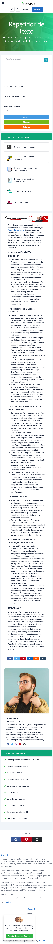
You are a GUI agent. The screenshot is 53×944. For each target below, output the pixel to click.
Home (29, 914)
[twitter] (12, 744)
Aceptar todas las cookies (19, 936)
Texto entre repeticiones (14, 96)
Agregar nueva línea (13, 106)
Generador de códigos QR (17, 812)
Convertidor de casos (16, 805)
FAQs (29, 922)
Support (30, 927)
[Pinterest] (23, 658)
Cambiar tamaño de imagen (18, 766)
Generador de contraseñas (18, 786)
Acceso (26, 9)
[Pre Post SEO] (28, 3)
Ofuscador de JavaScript (17, 818)
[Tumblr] (43, 658)
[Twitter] (17, 658)
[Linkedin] (30, 658)
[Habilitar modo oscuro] (18, 9)
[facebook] (8, 744)
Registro (37, 9)
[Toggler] (3, 3)
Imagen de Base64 (14, 773)
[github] (24, 744)
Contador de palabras (16, 799)
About (29, 918)
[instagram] (16, 744)
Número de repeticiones (14, 86)
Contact (30, 931)
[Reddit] (36, 658)
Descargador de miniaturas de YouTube (23, 760)
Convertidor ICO (13, 792)
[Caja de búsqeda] (12, 9)
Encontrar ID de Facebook (17, 779)
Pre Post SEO (44, 941)
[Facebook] (10, 658)
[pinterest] (20, 744)
